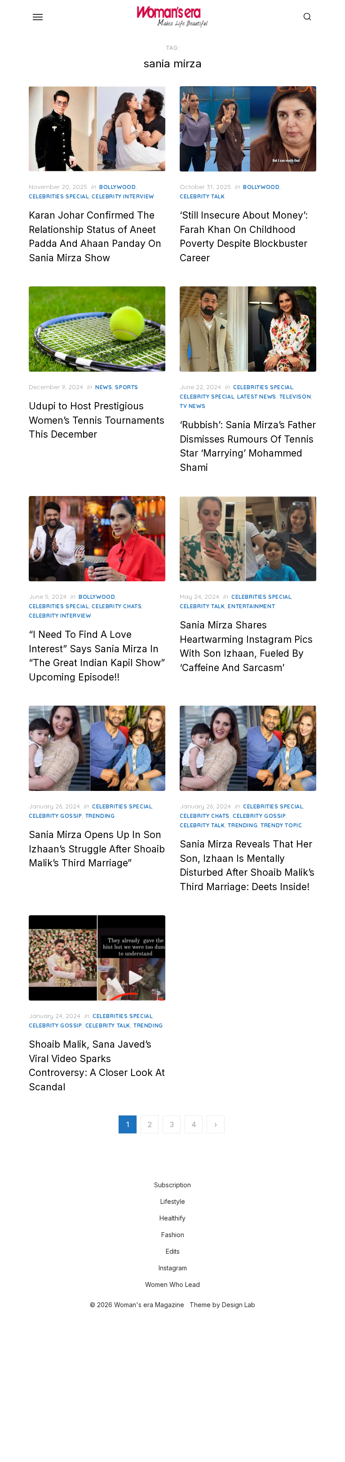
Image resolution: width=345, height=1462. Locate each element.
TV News (192, 406)
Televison (295, 396)
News (103, 387)
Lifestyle (172, 1201)
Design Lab (238, 1304)
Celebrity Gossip (55, 815)
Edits (173, 1251)
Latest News (256, 396)
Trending (100, 815)
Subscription (172, 1185)
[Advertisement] (172, 1386)
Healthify (172, 1218)
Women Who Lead (172, 1284)
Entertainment (251, 606)
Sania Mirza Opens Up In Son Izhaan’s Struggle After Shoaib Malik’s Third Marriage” (97, 849)
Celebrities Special (58, 196)
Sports (126, 387)
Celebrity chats (117, 606)
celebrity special (207, 396)
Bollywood (117, 187)
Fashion (172, 1234)
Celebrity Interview (123, 196)
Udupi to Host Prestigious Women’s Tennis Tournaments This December (96, 420)
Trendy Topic (281, 825)
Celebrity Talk (202, 196)
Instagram (173, 1268)
